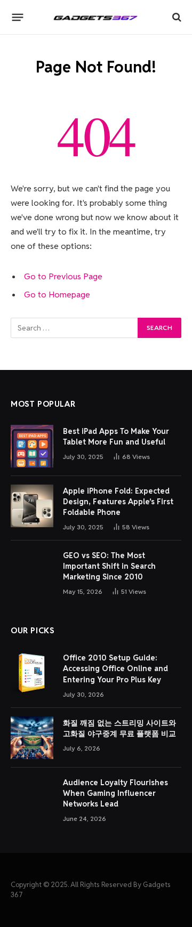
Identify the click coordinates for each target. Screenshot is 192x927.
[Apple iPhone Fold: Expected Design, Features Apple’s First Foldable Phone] (32, 506)
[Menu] (17, 17)
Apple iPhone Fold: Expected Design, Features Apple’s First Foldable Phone (118, 501)
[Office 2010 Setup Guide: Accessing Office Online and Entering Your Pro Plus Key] (32, 672)
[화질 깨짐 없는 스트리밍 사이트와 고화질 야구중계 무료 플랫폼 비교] (32, 737)
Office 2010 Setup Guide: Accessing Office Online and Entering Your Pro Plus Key (115, 668)
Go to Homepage (57, 294)
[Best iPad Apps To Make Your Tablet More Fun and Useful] (32, 446)
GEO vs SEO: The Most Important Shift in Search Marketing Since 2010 (109, 566)
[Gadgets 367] (96, 17)
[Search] (175, 17)
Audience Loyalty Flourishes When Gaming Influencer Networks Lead (115, 793)
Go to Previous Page (63, 276)
